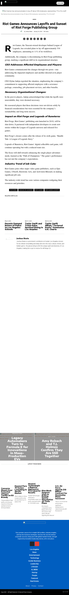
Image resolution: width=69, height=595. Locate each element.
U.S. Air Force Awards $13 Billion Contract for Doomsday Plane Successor (61, 492)
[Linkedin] (34, 39)
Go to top (65, 591)
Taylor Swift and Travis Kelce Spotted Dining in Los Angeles (34, 226)
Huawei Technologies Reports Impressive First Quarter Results (34, 488)
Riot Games (39, 190)
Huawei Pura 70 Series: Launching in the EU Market (21, 489)
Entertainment (34, 555)
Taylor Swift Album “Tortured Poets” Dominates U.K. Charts (54, 226)
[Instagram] (32, 544)
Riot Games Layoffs (52, 190)
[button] (66, 3)
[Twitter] (28, 39)
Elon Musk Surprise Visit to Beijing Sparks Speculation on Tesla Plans (47, 497)
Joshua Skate (29, 31)
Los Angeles (34, 549)
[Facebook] (24, 39)
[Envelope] (37, 544)
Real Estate (34, 581)
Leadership (34, 564)
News (34, 19)
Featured (13, 190)
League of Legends (26, 190)
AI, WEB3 (34, 570)
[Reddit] (41, 39)
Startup (34, 572)
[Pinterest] (31, 39)
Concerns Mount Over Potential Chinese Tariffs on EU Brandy (7, 492)
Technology (34, 558)
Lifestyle (34, 567)
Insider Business (34, 561)
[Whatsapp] (38, 39)
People (34, 575)
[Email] (45, 39)
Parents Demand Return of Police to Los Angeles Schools (13, 226)
